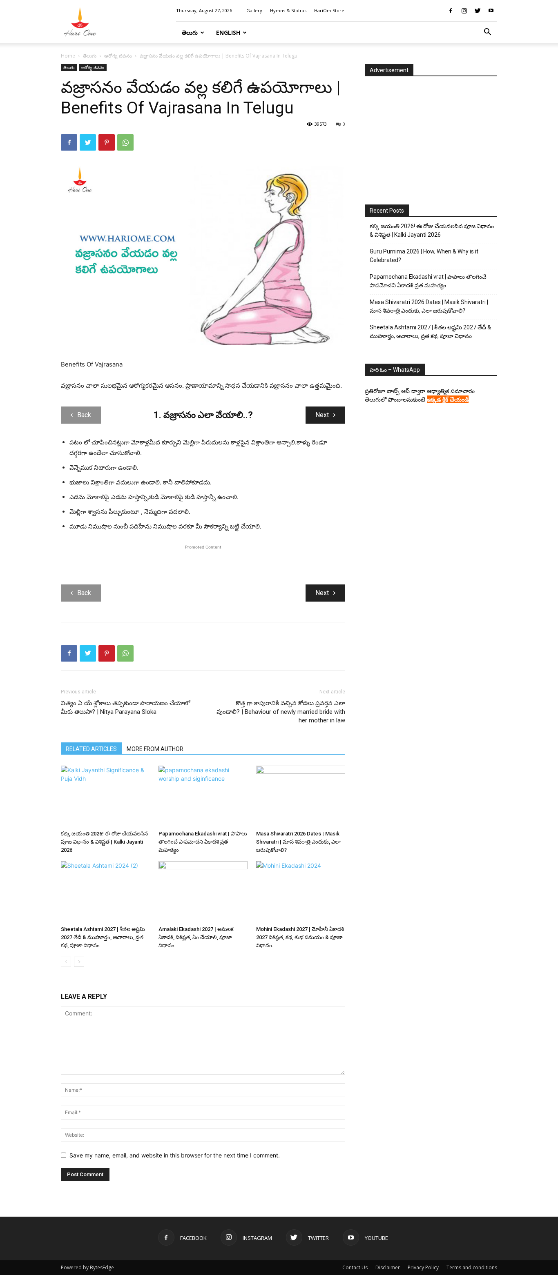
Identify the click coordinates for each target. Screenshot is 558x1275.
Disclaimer (387, 1267)
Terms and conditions (471, 1267)
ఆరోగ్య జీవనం (118, 55)
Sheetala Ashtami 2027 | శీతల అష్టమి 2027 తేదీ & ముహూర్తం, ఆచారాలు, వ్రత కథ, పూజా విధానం (103, 937)
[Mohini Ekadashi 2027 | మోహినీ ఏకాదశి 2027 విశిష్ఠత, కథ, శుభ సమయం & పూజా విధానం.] (300, 891)
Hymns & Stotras (288, 10)
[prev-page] (66, 962)
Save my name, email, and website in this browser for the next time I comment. (174, 1155)
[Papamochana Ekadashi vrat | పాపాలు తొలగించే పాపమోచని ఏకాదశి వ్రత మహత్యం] (203, 796)
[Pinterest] (106, 142)
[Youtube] (491, 10)
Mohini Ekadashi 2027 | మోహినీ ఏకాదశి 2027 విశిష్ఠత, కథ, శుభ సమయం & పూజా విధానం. (300, 937)
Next (322, 415)
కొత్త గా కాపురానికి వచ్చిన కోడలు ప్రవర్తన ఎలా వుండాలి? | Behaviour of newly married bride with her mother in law (281, 712)
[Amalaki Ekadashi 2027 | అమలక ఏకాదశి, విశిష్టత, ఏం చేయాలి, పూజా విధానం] (203, 891)
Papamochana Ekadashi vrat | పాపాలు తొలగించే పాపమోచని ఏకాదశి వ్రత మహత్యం (202, 842)
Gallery (254, 10)
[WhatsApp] (125, 142)
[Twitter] (477, 10)
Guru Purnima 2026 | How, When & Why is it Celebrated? (424, 255)
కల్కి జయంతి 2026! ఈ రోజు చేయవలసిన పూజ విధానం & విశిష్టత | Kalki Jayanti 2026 (104, 842)
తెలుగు (190, 32)
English (228, 32)
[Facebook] (450, 10)
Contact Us (355, 1267)
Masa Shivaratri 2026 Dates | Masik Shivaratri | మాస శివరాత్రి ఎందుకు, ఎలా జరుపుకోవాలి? (298, 842)
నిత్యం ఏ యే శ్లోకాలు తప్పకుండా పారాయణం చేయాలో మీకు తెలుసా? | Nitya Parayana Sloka (125, 707)
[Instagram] (464, 10)
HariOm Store (329, 10)
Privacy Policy (423, 1267)
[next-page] (79, 962)
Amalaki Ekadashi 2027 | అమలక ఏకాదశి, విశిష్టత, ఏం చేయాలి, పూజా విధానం (196, 937)
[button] (487, 33)
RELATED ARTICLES (91, 749)
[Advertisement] (203, 563)
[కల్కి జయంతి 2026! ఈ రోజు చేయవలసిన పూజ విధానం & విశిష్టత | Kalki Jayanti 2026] (105, 796)
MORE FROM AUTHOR (155, 749)
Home (68, 55)
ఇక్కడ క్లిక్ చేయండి (448, 399)
